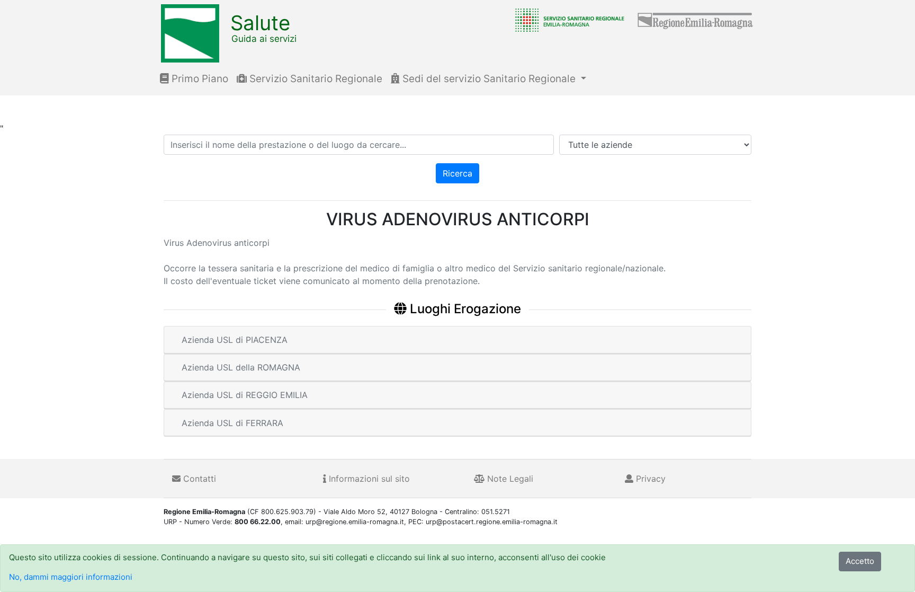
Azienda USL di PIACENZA (235, 339)
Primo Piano (198, 79)
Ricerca (457, 173)
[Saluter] (567, 19)
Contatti (198, 478)
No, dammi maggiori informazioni (70, 577)
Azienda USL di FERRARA (232, 423)
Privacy (649, 478)
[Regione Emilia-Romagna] (696, 19)
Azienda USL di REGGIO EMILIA (245, 395)
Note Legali (509, 478)
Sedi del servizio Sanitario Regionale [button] (489, 79)
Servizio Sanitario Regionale (314, 79)
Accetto (860, 561)
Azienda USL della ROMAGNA (241, 367)
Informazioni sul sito (368, 478)
